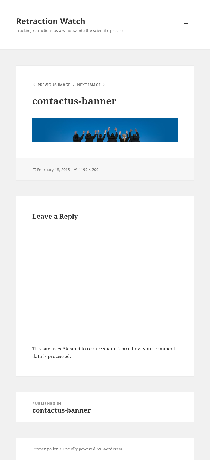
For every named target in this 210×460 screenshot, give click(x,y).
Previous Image (53, 84)
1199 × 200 (88, 169)
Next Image (89, 84)
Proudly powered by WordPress (92, 449)
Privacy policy (45, 449)
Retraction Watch (50, 21)
